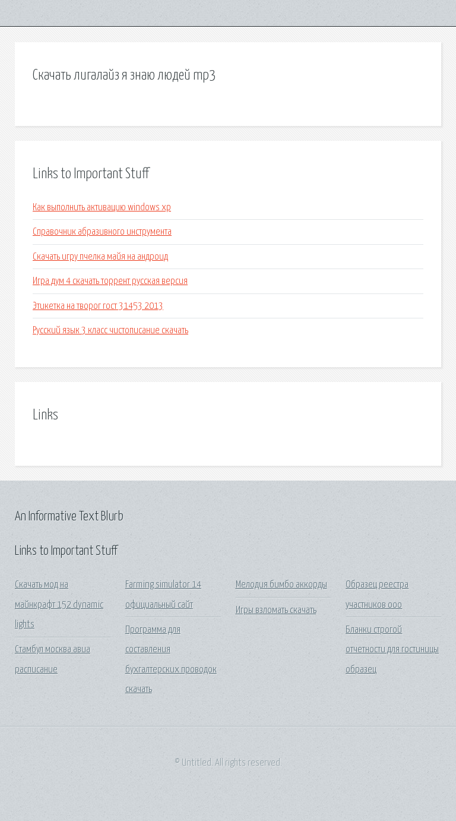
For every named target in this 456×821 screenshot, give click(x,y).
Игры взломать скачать (276, 610)
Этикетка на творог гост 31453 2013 (98, 306)
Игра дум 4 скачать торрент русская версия (110, 281)
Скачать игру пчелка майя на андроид (100, 257)
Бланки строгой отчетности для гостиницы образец (392, 650)
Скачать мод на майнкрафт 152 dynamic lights (59, 605)
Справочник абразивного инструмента (102, 232)
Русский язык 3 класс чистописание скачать (110, 331)
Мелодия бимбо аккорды (281, 585)
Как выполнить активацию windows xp (102, 208)
